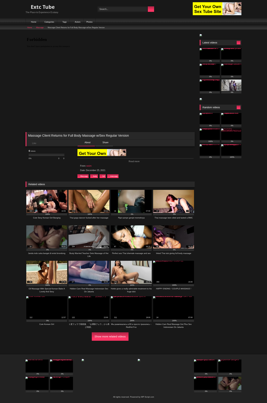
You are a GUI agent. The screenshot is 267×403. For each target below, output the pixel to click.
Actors (77, 22)
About (87, 142)
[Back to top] (258, 394)
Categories (49, 22)
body (95, 176)
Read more (134, 161)
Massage (40, 27)
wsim (89, 166)
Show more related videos (110, 336)
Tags (64, 22)
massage (114, 176)
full (103, 176)
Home (33, 22)
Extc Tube (42, 6)
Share (105, 142)
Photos (89, 22)
